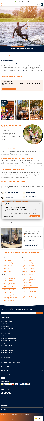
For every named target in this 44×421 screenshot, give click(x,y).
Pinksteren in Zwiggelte (28, 265)
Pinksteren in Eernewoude (29, 273)
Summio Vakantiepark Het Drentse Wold (8, 340)
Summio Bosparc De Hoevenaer (7, 328)
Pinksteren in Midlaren (28, 260)
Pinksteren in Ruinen (27, 262)
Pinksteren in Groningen (7, 265)
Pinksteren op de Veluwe (7, 284)
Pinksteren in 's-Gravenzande (29, 297)
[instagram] (2, 393)
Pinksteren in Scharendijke (29, 293)
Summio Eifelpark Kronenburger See (8, 319)
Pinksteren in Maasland (7, 292)
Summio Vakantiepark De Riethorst (7, 352)
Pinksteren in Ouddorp (28, 296)
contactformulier (37, 234)
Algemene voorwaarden (5, 414)
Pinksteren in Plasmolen (28, 283)
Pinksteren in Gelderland (7, 263)
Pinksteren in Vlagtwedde (29, 279)
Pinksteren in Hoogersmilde (29, 266)
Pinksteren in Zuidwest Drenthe (9, 278)
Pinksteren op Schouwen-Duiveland (10, 297)
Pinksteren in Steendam (28, 280)
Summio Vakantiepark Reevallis (7, 350)
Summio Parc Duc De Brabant (6, 331)
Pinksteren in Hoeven (28, 288)
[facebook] (5, 393)
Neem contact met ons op (31, 245)
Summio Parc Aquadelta (5, 335)
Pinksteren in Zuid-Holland (7, 271)
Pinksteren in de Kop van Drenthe (9, 277)
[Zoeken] (39, 4)
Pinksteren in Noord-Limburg (8, 291)
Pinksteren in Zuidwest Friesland (9, 283)
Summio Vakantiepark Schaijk (6, 321)
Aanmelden (39, 312)
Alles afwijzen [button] (24, 216)
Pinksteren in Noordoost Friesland (9, 281)
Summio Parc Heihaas (5, 326)
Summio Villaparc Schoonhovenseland (8, 338)
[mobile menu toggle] (42, 4)
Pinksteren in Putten (27, 277)
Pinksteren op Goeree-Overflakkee (9, 298)
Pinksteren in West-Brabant (8, 295)
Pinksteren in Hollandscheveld (30, 263)
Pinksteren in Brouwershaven (29, 291)
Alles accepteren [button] (34, 216)
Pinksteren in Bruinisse (28, 290)
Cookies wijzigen (28, 414)
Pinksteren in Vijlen (27, 282)
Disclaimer (22, 414)
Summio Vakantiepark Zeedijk (6, 359)
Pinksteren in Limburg (6, 266)
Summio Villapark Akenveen (6, 343)
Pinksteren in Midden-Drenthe (8, 280)
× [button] (39, 203)
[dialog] (22, 210)
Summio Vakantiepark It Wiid (6, 347)
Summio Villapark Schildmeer (6, 345)
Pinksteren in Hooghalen (28, 268)
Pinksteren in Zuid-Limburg (8, 289)
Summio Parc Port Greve (5, 333)
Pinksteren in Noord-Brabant (8, 268)
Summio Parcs (23, 70)
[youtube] (10, 393)
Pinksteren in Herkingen (28, 294)
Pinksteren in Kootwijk (28, 276)
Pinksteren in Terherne (28, 274)
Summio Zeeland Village (5, 355)
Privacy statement (14, 414)
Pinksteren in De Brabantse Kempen (9, 294)
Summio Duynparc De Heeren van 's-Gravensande (10, 362)
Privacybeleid (33, 213)
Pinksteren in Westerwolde (8, 286)
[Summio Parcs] (6, 4)
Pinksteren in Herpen (27, 285)
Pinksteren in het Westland (8, 300)
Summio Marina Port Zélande (6, 357)
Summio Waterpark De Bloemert (7, 323)
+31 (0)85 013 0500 (30, 240)
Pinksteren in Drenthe (6, 260)
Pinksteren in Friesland (7, 262)
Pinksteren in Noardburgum (29, 271)
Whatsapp (26, 234)
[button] (8, 216)
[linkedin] (7, 393)
